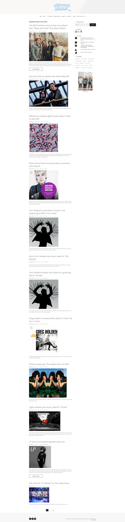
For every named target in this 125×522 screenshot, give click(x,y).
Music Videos (78, 65)
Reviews (90, 65)
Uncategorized (89, 67)
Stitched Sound (44, 79)
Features (68, 16)
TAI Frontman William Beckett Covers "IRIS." (88, 49)
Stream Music (78, 67)
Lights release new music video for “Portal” (48, 407)
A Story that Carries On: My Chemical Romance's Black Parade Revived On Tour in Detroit (88, 39)
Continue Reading (35, 69)
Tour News (83, 67)
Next (53, 510)
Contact (74, 16)
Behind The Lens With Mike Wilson (86, 52)
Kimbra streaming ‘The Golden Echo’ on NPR (49, 364)
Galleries (63, 16)
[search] (85, 16)
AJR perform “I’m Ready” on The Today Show (49, 483)
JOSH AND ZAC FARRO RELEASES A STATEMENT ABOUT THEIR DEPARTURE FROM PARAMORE (87, 46)
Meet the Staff (87, 63)
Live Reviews (50, 16)
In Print (77, 63)
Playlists (86, 65)
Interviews (81, 63)
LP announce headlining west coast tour (47, 441)
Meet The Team (81, 16)
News (44, 16)
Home (41, 16)
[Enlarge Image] (31, 34)
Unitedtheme (93, 519)
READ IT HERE (85, 91)
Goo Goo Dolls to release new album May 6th (49, 76)
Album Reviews (57, 16)
